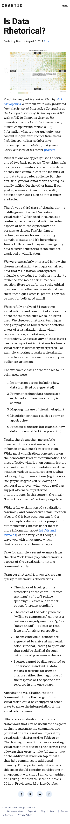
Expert (48, 41)
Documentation (15, 811)
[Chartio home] (12, 5)
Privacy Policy (25, 814)
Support (32, 811)
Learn (53, 811)
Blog (43, 811)
